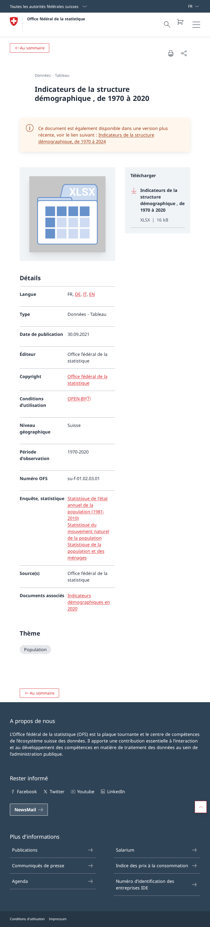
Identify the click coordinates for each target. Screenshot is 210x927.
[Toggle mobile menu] (196, 24)
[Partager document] (183, 53)
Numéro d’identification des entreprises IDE (145, 884)
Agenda (20, 881)
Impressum (57, 919)
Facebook (27, 792)
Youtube (85, 792)
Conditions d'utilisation (27, 919)
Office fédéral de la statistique (56, 18)
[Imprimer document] (170, 53)
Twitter (57, 792)
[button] (201, 807)
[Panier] (180, 22)
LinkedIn (116, 792)
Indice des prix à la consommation (152, 866)
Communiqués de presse (38, 866)
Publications (24, 850)
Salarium (125, 850)
